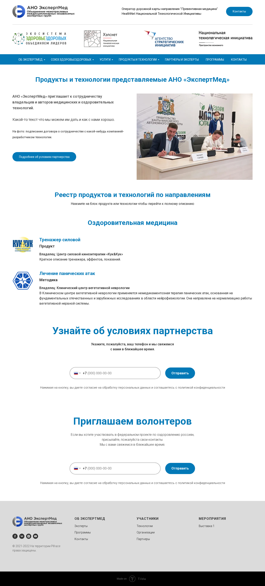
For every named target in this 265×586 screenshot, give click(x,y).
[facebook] (15, 536)
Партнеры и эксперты (182, 59)
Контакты (239, 59)
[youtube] (35, 536)
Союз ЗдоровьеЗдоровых (71, 59)
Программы (215, 59)
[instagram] (28, 536)
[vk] (21, 536)
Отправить (180, 373)
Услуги (105, 59)
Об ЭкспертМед (30, 59)
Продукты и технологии (138, 59)
